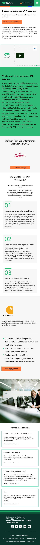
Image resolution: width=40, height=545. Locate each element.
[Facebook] (16, 526)
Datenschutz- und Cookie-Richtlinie (15, 541)
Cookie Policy (30, 541)
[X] (20, 526)
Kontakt (28, 520)
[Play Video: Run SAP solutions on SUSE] (20, 55)
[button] (23, 3)
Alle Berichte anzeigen (20, 167)
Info (24, 519)
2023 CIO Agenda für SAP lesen (12, 22)
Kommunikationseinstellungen (15, 520)
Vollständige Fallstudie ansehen (11, 368)
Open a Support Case (22, 535)
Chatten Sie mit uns (12, 522)
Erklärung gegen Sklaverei (13, 519)
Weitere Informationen (10, 444)
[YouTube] (12, 526)
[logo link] (5, 3)
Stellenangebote (11, 517)
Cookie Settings (31, 538)
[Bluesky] (29, 526)
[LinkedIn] (24, 526)
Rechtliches (20, 517)
